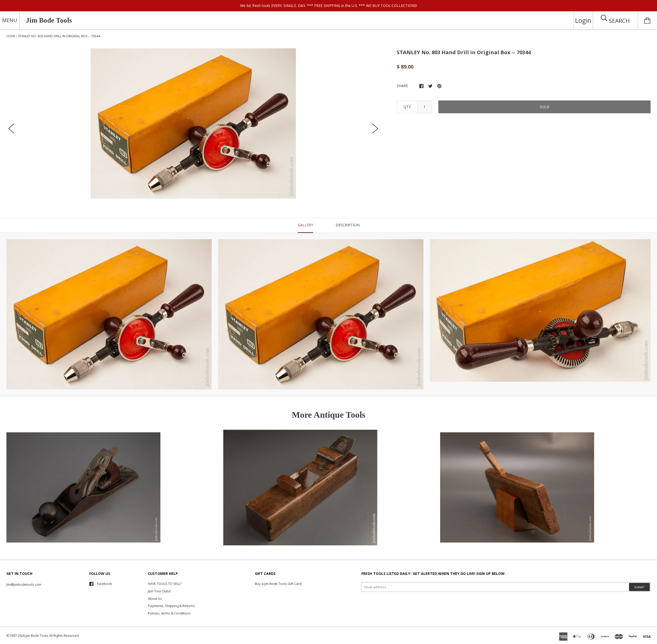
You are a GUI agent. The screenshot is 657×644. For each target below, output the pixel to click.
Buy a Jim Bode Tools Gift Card (278, 583)
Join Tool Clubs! (159, 591)
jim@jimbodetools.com (23, 584)
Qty (407, 106)
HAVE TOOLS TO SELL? (165, 583)
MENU (9, 20)
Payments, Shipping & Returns (171, 605)
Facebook (104, 583)
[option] (193, 123)
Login (583, 20)
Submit (639, 587)
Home (10, 36)
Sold (544, 106)
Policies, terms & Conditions (169, 613)
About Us (155, 598)
